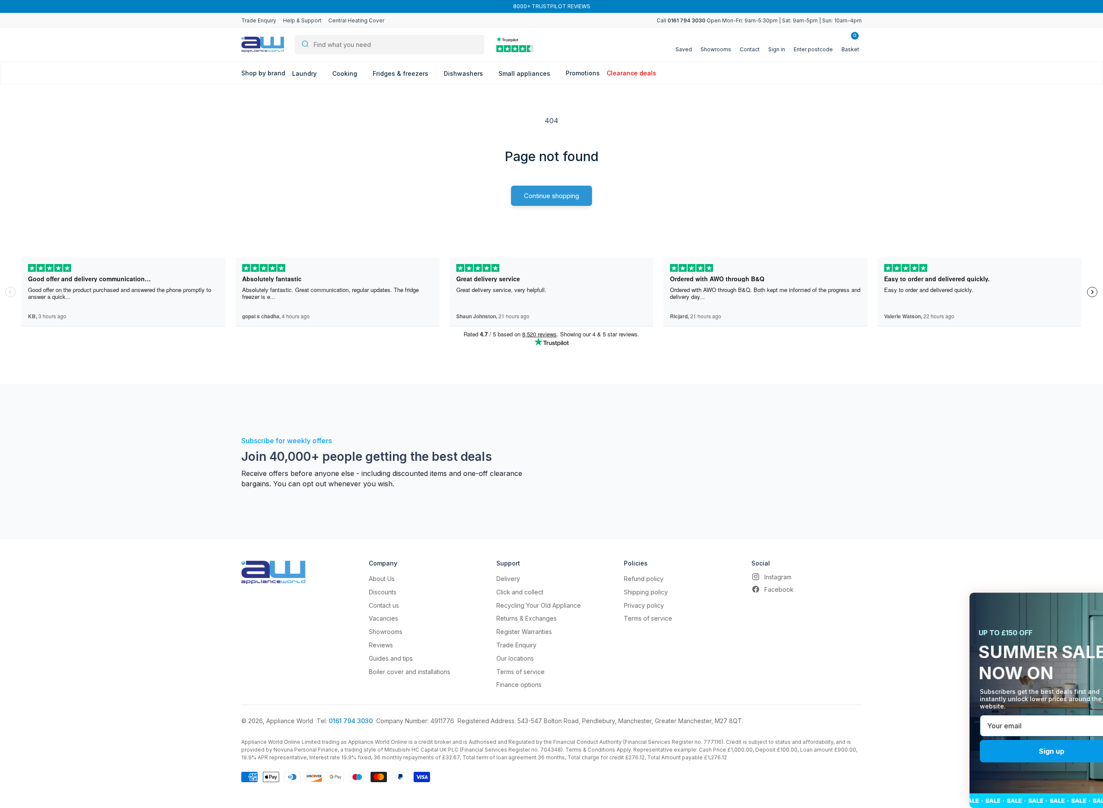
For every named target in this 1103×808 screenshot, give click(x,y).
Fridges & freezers (401, 73)
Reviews (381, 645)
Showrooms (385, 631)
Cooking (345, 73)
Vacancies (383, 618)
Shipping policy (646, 592)
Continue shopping (551, 196)
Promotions (583, 73)
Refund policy (644, 578)
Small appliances (525, 73)
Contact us (384, 605)
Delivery (508, 578)
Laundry (305, 73)
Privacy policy (644, 605)
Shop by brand (263, 73)
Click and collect (519, 592)
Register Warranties (524, 631)
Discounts (382, 592)
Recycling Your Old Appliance (538, 605)
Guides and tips (391, 658)
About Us (382, 578)
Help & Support (302, 20)
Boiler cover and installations (409, 671)
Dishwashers (464, 73)
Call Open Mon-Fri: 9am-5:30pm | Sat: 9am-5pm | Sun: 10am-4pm (759, 20)
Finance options (519, 684)
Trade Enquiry (258, 20)
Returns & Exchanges (526, 618)
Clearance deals (631, 73)
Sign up (1012, 751)
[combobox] (389, 44)
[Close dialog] (1083, 604)
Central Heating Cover (356, 20)
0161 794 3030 (351, 720)
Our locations (515, 658)
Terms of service (520, 671)
